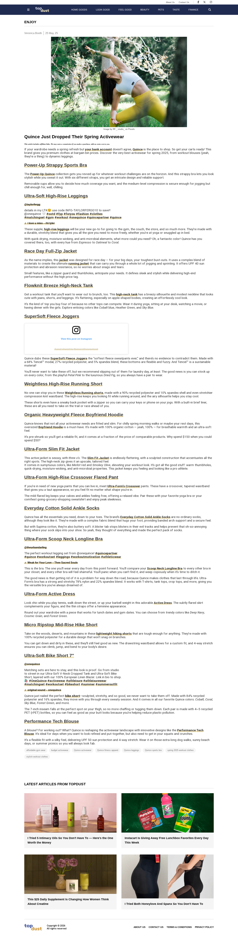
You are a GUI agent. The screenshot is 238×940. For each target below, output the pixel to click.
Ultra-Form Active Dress (49, 594)
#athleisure (74, 681)
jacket (63, 260)
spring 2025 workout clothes (180, 750)
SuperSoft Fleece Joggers (51, 316)
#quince (115, 217)
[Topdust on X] (204, 2)
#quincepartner (98, 217)
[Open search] (210, 10)
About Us (170, 2)
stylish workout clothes (37, 756)
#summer (88, 684)
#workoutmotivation (85, 557)
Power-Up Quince (42, 174)
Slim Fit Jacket (98, 458)
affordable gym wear (35, 750)
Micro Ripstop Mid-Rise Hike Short (60, 624)
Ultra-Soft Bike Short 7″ (49, 655)
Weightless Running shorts (84, 393)
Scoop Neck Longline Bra (164, 568)
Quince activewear (82, 750)
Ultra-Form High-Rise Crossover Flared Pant (71, 477)
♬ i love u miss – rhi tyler (39, 223)
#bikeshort (72, 684)
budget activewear (59, 750)
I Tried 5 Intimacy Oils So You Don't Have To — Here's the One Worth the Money (70, 840)
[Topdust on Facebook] (198, 2)
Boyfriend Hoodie (50, 427)
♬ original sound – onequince (42, 690)
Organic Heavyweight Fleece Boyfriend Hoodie (73, 414)
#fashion (82, 214)
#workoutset (46, 557)
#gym (49, 217)
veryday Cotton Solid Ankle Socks (63, 508)
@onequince (32, 664)
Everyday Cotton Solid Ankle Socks (145, 517)
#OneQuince (38, 681)
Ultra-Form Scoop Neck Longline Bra (63, 539)
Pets (161, 9)
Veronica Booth (33, 33)
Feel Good (125, 9)
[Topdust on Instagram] (211, 2)
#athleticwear (111, 557)
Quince (138, 149)
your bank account (98, 149)
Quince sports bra (153, 750)
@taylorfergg (32, 204)
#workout (61, 217)
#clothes (96, 214)
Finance (193, 9)
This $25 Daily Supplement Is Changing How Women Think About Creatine (68, 901)
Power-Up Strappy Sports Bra (55, 165)
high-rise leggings (56, 229)
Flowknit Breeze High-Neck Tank (58, 285)
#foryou (69, 214)
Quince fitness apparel (107, 750)
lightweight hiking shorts (114, 633)
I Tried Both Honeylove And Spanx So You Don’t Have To (164, 903)
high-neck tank (126, 294)
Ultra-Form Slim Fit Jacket (51, 449)
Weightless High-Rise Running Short (63, 384)
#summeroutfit (106, 684)
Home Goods (79, 9)
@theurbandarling (35, 547)
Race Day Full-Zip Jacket (50, 251)
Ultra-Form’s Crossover (123, 486)
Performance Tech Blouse (51, 721)
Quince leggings (131, 750)
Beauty (144, 9)
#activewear (56, 681)
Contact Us (184, 2)
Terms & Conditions (179, 927)
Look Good (103, 9)
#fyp (59, 214)
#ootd (50, 214)
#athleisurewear (94, 681)
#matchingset (34, 217)
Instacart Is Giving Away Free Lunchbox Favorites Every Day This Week (167, 840)
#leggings (63, 557)
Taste (176, 9)
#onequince (77, 217)
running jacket (78, 263)
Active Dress (163, 603)
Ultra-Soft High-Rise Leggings (56, 196)
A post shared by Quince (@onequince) (76, 349)
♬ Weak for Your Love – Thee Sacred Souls (51, 562)
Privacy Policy (204, 927)
